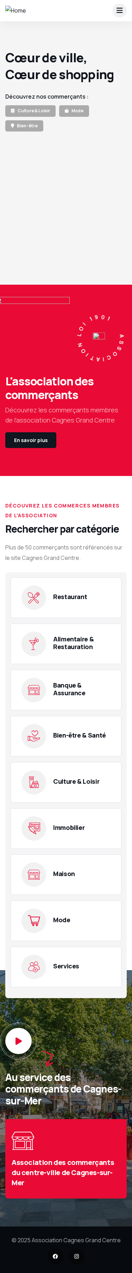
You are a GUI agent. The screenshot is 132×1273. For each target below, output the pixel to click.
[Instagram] (76, 1256)
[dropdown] (120, 10)
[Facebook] (55, 1256)
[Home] (15, 11)
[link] (30, 112)
